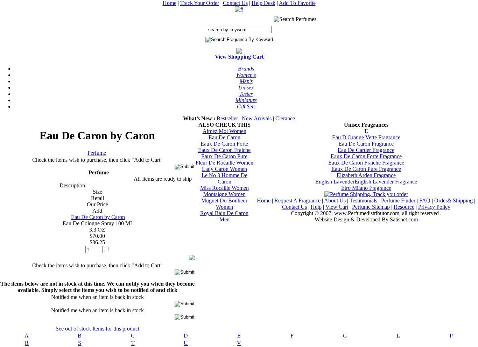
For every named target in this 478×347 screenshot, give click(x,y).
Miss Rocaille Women (224, 188)
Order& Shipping (453, 200)
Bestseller (227, 118)
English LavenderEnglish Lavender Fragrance (366, 182)
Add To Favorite (297, 3)
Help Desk (263, 3)
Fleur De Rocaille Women (224, 163)
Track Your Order (199, 3)
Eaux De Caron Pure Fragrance (366, 169)
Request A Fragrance (297, 200)
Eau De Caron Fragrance (366, 144)
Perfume (96, 153)
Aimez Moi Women (224, 131)
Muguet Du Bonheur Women (224, 204)
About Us (335, 200)
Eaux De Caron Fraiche (224, 150)
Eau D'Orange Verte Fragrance (366, 137)
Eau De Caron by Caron (98, 217)
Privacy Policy (434, 207)
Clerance (285, 118)
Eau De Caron (224, 137)
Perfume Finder (398, 200)
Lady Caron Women (224, 169)
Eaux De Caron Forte (224, 144)
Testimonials (363, 200)
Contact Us (235, 3)
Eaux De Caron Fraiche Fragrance (366, 163)
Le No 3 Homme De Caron (224, 178)
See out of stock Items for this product (97, 329)
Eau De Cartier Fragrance (366, 150)
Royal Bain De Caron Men (224, 216)
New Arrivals (257, 118)
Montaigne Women (224, 194)
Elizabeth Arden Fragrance (366, 175)
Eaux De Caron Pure (224, 156)
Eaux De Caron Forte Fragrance (366, 156)
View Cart (336, 207)
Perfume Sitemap (371, 207)
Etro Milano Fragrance (366, 188)
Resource (404, 207)
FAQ (424, 200)
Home (169, 3)
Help (316, 207)
